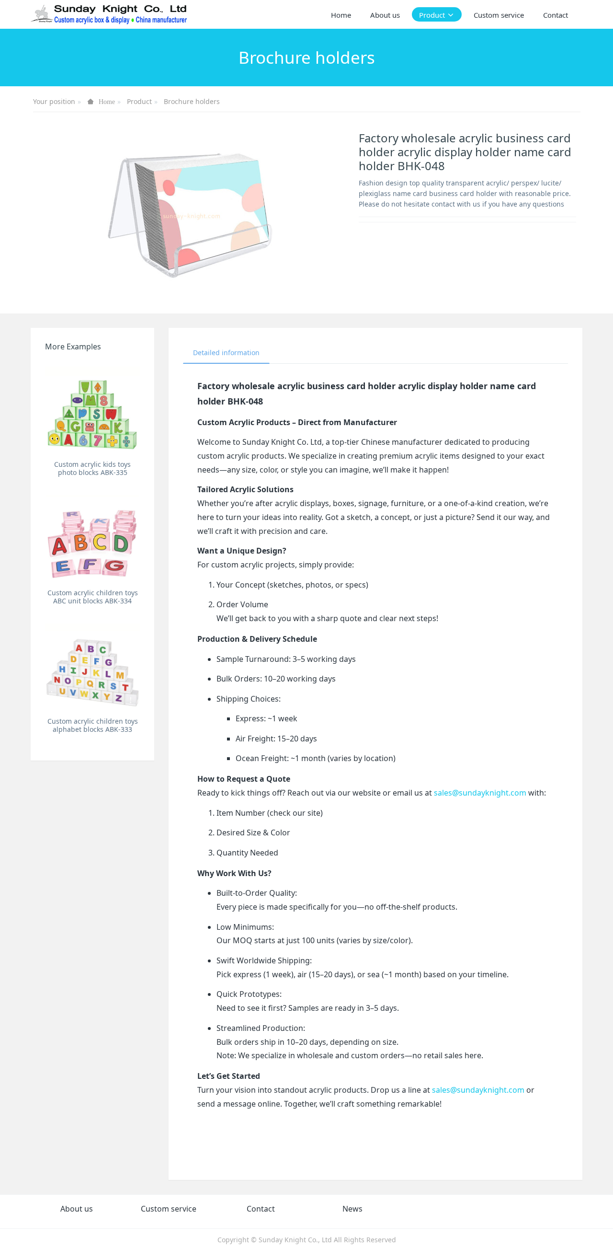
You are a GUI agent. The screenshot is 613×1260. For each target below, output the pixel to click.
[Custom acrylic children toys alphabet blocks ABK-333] (92, 665)
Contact (261, 1208)
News (352, 1208)
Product (139, 101)
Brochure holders (192, 101)
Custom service (168, 1208)
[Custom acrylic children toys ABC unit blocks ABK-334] (92, 536)
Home (341, 15)
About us (76, 1208)
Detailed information (226, 352)
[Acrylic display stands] (109, 14)
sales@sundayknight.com (480, 792)
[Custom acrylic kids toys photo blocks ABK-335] (92, 408)
